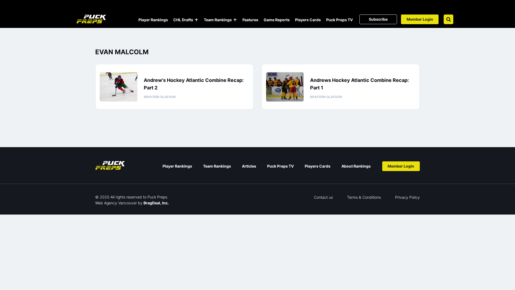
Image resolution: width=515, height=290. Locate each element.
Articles (249, 166)
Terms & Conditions (364, 197)
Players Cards (308, 19)
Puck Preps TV (339, 19)
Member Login (420, 19)
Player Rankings (153, 19)
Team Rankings (218, 19)
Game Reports (277, 19)
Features (250, 19)
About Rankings (356, 166)
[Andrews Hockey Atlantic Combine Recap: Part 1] (285, 87)
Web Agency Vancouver (116, 203)
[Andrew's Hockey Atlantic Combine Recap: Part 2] (118, 87)
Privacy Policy (407, 197)
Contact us (323, 197)
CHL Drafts (183, 19)
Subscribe (378, 19)
